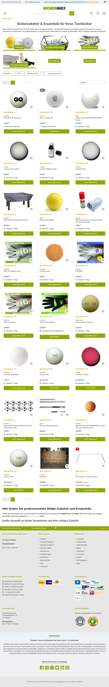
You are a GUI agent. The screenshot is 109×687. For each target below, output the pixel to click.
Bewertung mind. (33, 73)
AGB (41, 563)
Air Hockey (80, 554)
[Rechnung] (85, 582)
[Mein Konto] (97, 13)
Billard (79, 548)
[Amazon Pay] (78, 598)
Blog (78, 563)
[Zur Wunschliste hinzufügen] (31, 107)
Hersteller (7, 73)
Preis (19, 73)
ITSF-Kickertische (33, 516)
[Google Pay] (78, 588)
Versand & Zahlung (46, 542)
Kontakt (43, 539)
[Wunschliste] (91, 13)
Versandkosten (59, 681)
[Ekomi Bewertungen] (94, 622)
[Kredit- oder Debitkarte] (85, 588)
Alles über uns (44, 551)
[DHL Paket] (41, 582)
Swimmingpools (82, 560)
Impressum (44, 566)
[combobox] (45, 13)
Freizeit (79, 557)
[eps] (85, 593)
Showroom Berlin (46, 548)
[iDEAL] (92, 593)
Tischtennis (80, 551)
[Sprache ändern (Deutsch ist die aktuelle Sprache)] (105, 2)
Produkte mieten (45, 554)
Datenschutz (44, 557)
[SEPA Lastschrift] (78, 593)
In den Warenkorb (18, 131)
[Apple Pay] (93, 588)
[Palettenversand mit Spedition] (57, 582)
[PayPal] (77, 582)
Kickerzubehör (81, 542)
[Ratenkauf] (95, 582)
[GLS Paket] (49, 582)
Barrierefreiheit (45, 560)
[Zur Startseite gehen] (54, 8)
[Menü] (4, 13)
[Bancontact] (100, 588)
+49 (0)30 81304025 (9, 540)
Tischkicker (80, 539)
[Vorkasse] (98, 593)
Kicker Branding (82, 545)
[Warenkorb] (104, 13)
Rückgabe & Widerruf (47, 545)
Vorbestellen (54, 131)
